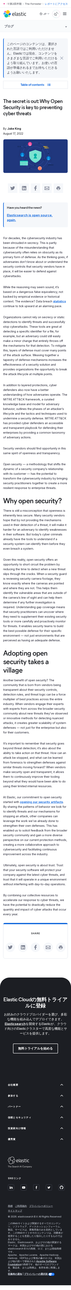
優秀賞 (12, 1139)
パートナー (14, 1106)
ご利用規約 (21, 1205)
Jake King (14, 128)
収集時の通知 (15, 1273)
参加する (13, 1095)
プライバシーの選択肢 (36, 1273)
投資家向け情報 (17, 1128)
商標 (10, 1205)
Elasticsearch (15, 1024)
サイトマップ (15, 1210)
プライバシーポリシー (41, 1205)
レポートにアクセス (56, 3)
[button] (62, 58)
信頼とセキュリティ (19, 1117)
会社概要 (13, 1084)
